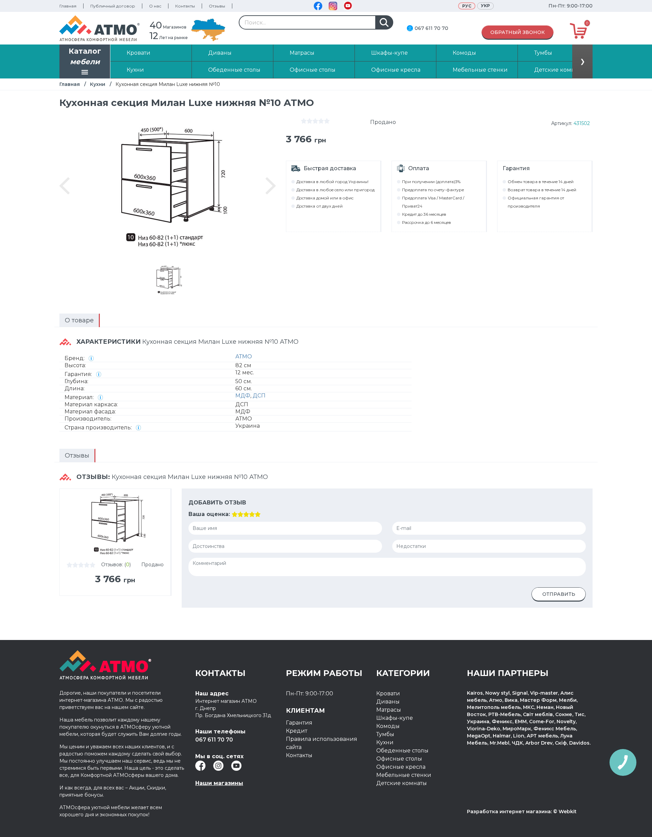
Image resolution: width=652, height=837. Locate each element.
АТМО (243, 356)
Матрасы (388, 710)
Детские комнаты (401, 783)
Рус (466, 5)
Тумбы (385, 734)
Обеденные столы (402, 750)
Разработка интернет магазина (509, 811)
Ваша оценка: (209, 514)
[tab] (79, 320)
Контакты (185, 5)
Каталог (85, 56)
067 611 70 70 (431, 28)
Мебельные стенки (403, 775)
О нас (155, 5)
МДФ (242, 395)
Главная (67, 5)
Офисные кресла (400, 767)
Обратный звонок (517, 32)
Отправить (558, 594)
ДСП (259, 395)
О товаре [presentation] (79, 320)
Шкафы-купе (394, 718)
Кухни (97, 84)
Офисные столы (399, 758)
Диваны (388, 701)
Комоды (388, 726)
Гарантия (299, 722)
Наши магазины (219, 783)
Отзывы (217, 5)
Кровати (388, 693)
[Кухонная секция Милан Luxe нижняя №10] (168, 280)
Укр (485, 5)
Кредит (296, 731)
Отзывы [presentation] (77, 455)
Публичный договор (112, 5)
